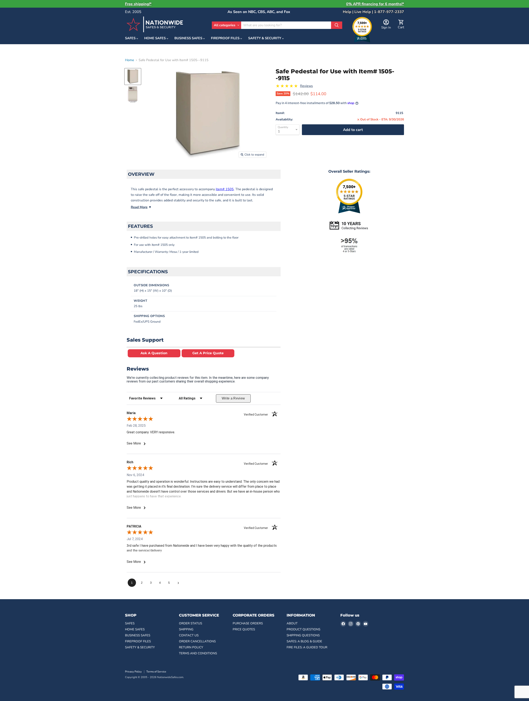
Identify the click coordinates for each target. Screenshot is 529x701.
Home (129, 60)
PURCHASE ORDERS (248, 623)
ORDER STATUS (190, 623)
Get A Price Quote (208, 353)
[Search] (336, 25)
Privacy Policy (133, 672)
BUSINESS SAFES (188, 38)
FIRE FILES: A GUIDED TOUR (307, 647)
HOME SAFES (155, 38)
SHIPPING (186, 629)
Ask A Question (154, 353)
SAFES (130, 38)
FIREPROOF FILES (225, 38)
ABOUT (292, 623)
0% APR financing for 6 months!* (375, 3)
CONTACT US (189, 635)
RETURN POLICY (191, 647)
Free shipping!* (138, 3)
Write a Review (233, 398)
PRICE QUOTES (244, 629)
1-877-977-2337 (389, 11)
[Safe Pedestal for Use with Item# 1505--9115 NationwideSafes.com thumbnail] (133, 76)
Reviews (306, 86)
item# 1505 (225, 189)
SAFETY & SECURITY (265, 38)
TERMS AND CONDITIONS (198, 653)
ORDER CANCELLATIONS (197, 641)
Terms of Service (156, 672)
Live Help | (364, 11)
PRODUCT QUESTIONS (303, 629)
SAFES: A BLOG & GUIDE (304, 641)
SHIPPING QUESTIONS (303, 635)
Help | (348, 11)
